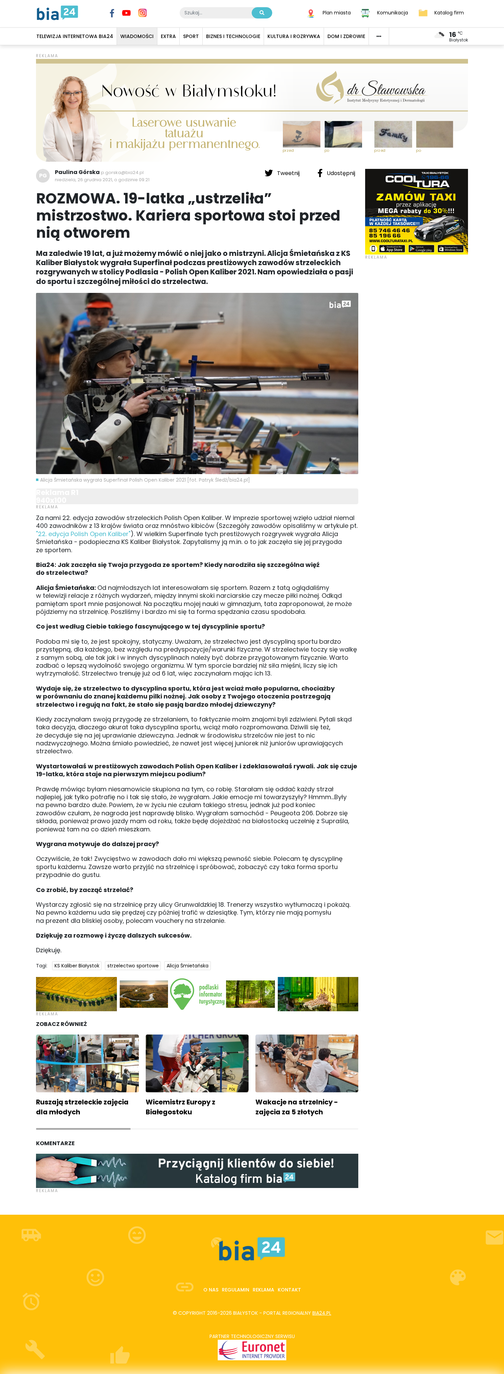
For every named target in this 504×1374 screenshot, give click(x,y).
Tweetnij (288, 173)
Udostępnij (340, 173)
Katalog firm (449, 12)
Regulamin (235, 1290)
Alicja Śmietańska (187, 965)
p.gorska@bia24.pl (122, 172)
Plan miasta (337, 12)
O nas (210, 1290)
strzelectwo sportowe (133, 965)
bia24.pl (321, 1313)
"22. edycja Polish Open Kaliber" (83, 534)
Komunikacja (392, 12)
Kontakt (289, 1290)
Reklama (263, 1290)
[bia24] (57, 12)
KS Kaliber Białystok (77, 965)
